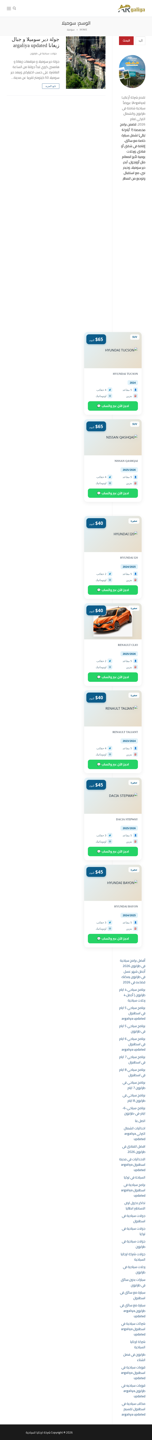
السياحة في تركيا (134, 1177)
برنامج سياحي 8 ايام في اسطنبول (132, 1072)
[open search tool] (14, 8)
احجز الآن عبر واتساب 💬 (113, 406)
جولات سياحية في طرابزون (43, 53)
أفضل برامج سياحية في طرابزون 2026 (132, 963)
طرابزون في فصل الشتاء (134, 1357)
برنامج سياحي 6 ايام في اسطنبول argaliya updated (132, 1044)
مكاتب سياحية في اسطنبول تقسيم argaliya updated (133, 1409)
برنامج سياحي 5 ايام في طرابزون (132, 1028)
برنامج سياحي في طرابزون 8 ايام (134, 1098)
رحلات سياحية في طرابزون (134, 1269)
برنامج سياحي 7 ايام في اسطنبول (132, 1059)
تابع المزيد (50, 86)
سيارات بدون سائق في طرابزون (133, 1282)
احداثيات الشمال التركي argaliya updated (134, 1133)
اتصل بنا (140, 1121)
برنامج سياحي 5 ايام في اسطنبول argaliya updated (132, 1013)
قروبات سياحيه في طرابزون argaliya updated (133, 1390)
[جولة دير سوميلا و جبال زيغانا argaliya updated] (85, 62)
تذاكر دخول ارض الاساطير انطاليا (134, 1205)
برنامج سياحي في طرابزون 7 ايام (134, 1085)
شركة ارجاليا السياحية (137, 1344)
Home (83, 29)
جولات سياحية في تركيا (133, 1231)
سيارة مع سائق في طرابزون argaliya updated (132, 1310)
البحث (126, 40)
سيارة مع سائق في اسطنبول (132, 1295)
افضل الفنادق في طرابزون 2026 (133, 1149)
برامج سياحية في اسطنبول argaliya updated (133, 1190)
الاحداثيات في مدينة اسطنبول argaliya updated (132, 1164)
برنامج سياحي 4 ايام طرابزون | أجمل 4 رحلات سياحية (132, 995)
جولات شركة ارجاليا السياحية (133, 1256)
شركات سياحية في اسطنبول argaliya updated (133, 1328)
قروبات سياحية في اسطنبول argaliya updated (133, 1372)
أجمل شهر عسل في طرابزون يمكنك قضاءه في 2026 (133, 976)
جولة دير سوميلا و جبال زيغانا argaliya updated (35, 42)
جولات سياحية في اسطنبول (133, 1218)
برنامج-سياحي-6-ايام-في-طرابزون (133, 1110)
